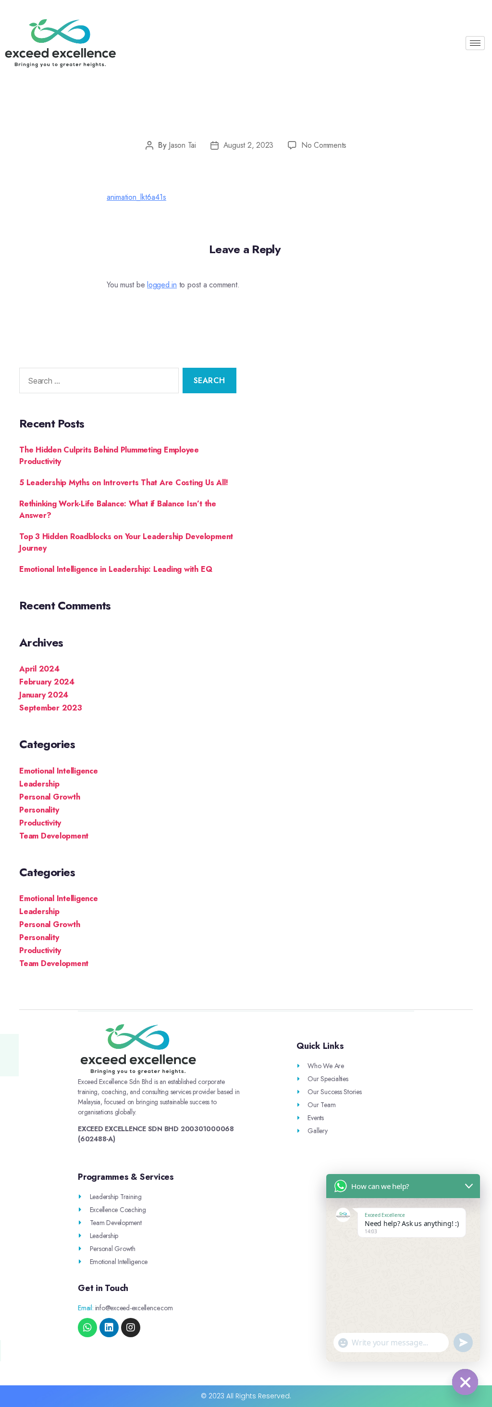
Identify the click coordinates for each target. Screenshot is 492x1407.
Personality (39, 809)
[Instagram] (130, 1327)
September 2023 (50, 707)
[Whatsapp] (87, 1327)
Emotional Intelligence (58, 770)
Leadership (39, 783)
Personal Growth (49, 796)
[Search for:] (97, 382)
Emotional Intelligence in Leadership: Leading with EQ (115, 569)
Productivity (40, 822)
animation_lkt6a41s (136, 197)
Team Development (53, 835)
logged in (162, 284)
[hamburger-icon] (475, 43)
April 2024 (39, 668)
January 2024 (43, 694)
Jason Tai (182, 145)
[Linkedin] (109, 1327)
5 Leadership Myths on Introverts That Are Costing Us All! (123, 482)
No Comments (323, 145)
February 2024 (46, 681)
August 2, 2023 (248, 145)
